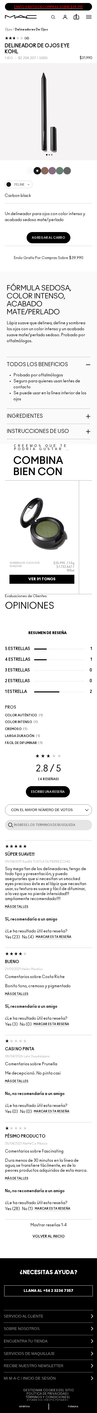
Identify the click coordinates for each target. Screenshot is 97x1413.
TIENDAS (73, 1407)
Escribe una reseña (48, 791)
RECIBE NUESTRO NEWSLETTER (33, 1366)
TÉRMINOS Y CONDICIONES (47, 1397)
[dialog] (28, 564)
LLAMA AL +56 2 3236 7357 (48, 1291)
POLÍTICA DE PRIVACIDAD (47, 1393)
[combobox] (48, 184)
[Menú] (89, 17)
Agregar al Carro (48, 237)
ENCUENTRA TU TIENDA (26, 1341)
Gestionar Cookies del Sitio (48, 1390)
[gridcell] (30, 170)
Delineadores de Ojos (31, 29)
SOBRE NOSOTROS (22, 1329)
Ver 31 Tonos (41, 579)
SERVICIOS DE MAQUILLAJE (29, 1353)
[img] (41, 523)
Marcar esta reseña (53, 936)
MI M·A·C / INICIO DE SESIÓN (30, 1378)
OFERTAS (24, 1407)
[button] (89, 17)
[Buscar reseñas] (10, 825)
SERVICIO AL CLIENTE (23, 1316)
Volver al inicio (49, 1236)
